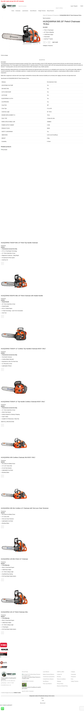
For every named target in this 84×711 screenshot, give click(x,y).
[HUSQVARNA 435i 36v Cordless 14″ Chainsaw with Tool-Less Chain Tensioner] (14, 493)
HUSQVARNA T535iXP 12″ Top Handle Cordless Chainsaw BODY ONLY (23, 401)
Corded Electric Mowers (48, 679)
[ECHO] (41, 656)
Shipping (59, 681)
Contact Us (59, 674)
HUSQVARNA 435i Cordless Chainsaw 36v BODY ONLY (18, 457)
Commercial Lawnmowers (48, 676)
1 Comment (30, 681)
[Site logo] (8, 6)
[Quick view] (2, 266)
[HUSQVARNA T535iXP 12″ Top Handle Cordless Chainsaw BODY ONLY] (14, 387)
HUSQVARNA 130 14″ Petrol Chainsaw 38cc (14, 612)
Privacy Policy (60, 683)
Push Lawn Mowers (47, 683)
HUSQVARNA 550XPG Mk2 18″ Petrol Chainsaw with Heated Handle (22, 295)
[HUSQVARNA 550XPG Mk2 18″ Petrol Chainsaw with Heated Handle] (14, 281)
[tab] (42, 60)
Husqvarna (56, 15)
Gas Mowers (45, 681)
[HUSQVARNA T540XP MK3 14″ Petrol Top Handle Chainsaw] (42, 195)
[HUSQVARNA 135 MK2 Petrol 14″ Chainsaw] (14, 544)
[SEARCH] (67, 6)
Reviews (59, 676)
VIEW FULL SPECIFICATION (7, 421)
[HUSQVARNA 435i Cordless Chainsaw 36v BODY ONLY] (14, 443)
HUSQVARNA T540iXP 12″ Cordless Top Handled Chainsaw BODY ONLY (23, 348)
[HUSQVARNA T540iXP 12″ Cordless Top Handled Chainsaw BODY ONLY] (14, 334)
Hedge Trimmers (74, 681)
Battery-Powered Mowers (48, 674)
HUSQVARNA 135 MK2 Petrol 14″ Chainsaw (14, 559)
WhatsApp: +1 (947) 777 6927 (8, 682)
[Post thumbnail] (31, 675)
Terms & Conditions (61, 679)
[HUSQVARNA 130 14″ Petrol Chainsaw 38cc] (14, 597)
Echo (72, 679)
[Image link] (8, 674)
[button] (2, 263)
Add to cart (55, 42)
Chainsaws (49, 15)
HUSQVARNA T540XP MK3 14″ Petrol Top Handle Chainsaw (19, 242)
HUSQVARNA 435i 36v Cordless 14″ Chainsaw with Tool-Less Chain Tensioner (24, 508)
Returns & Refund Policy (62, 685)
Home (44, 15)
